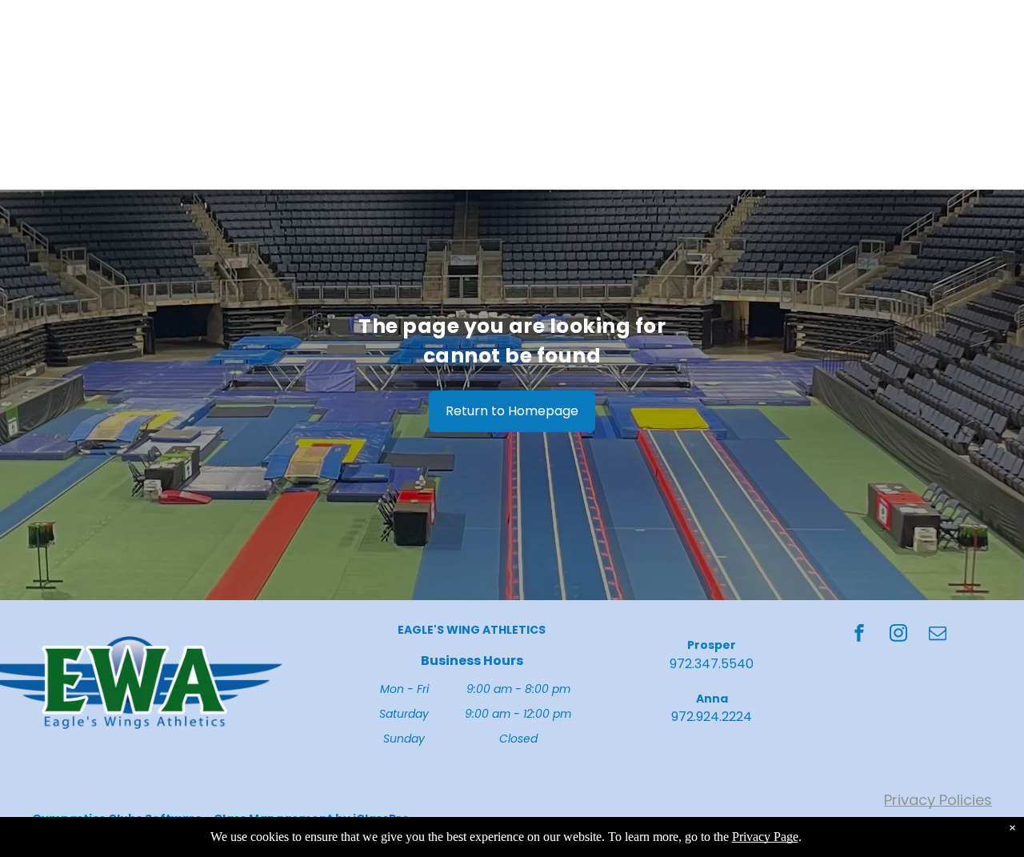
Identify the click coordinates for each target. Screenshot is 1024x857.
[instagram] (898, 635)
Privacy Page (765, 836)
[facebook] (859, 635)
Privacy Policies (938, 800)
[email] (937, 635)
